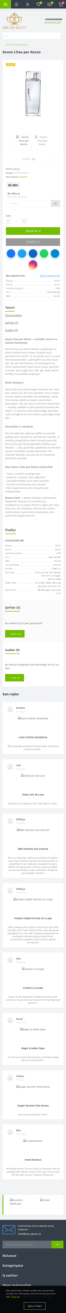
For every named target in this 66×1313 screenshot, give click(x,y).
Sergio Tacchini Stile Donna (33, 1105)
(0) (33, 159)
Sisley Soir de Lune (33, 794)
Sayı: (8, 215)
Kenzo (16, 168)
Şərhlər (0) (11, 323)
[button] (27, 4)
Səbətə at (33, 231)
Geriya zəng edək (53, 22)
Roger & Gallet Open (33, 1048)
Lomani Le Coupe (33, 987)
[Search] (58, 35)
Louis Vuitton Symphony (33, 737)
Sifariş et (33, 242)
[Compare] (59, 159)
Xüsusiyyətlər (13, 315)
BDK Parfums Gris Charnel (33, 848)
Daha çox (15, 1296)
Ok (57, 1244)
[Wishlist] (52, 159)
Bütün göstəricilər (50, 275)
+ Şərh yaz (14, 634)
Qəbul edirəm (34, 1306)
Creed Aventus (33, 1159)
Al (55, 203)
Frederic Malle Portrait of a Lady (33, 918)
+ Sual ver (14, 678)
